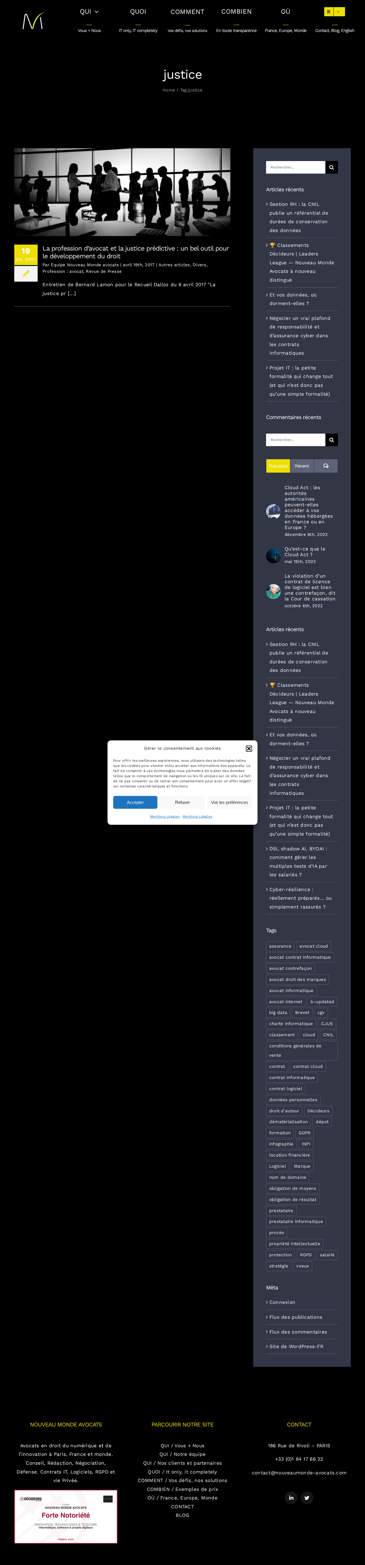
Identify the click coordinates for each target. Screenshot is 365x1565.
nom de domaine (288, 1177)
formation (280, 1132)
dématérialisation (288, 1121)
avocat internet (286, 1001)
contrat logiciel (285, 1088)
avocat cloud (313, 946)
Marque (302, 1166)
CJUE (327, 1023)
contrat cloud (308, 1066)
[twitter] (307, 1497)
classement (282, 1034)
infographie (281, 1144)
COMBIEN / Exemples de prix (182, 1489)
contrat (277, 1066)
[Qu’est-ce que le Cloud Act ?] (273, 553)
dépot (322, 1121)
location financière (289, 1155)
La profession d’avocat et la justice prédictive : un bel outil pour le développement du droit (122, 187)
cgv (321, 1012)
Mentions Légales (165, 816)
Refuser (182, 802)
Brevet (302, 1012)
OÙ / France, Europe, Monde (182, 1498)
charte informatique (291, 1023)
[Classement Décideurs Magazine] (65, 1492)
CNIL (328, 1034)
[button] (249, 748)
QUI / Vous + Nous (182, 1445)
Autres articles (174, 264)
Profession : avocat (62, 271)
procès (276, 1232)
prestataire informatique (296, 1221)
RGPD (306, 1254)
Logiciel (277, 1166)
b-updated (322, 1001)
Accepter (135, 802)
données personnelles (293, 1099)
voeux (302, 1266)
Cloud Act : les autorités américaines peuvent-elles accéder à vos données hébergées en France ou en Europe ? (309, 507)
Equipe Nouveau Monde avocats (85, 264)
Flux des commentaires (298, 1332)
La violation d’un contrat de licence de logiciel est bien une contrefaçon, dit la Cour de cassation (310, 587)
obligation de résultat (293, 1199)
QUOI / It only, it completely (182, 1472)
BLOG (182, 1515)
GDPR (305, 1132)
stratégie (278, 1266)
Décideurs (318, 1110)
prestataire (281, 1210)
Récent (302, 466)
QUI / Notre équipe (182, 1454)
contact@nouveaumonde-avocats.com (299, 1472)
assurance (280, 946)
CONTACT (182, 1506)
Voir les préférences (229, 802)
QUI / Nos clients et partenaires (182, 1463)
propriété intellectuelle (294, 1243)
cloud (309, 1034)
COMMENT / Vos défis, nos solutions (183, 1480)
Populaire (278, 466)
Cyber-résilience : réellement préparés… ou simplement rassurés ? (300, 898)
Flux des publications (295, 1317)
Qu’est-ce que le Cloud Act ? (305, 551)
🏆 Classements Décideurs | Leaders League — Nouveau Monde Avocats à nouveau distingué (301, 262)
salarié (327, 1254)
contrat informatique (292, 1077)
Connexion (282, 1302)
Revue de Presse (104, 271)
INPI (306, 1144)
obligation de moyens (292, 1188)
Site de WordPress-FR (296, 1346)
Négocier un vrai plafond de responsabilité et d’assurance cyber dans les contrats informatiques (299, 335)
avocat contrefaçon (290, 968)
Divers (199, 264)
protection (280, 1254)
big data (278, 1012)
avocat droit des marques (297, 979)
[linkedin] (291, 1497)
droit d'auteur (284, 1110)
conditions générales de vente (295, 1050)
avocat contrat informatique (300, 957)
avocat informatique (291, 990)
